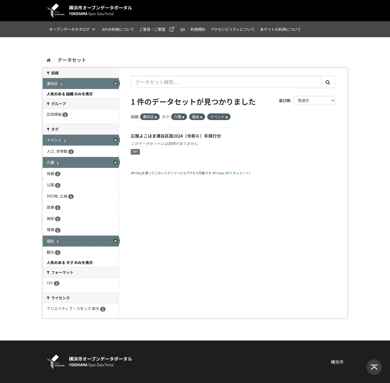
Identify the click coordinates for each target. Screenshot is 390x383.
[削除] (156, 117)
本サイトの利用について (280, 29)
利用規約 (197, 29)
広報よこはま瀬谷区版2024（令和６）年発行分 (176, 136)
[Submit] (328, 82)
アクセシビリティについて (233, 29)
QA (182, 29)
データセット (72, 59)
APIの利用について (118, 29)
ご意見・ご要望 (152, 29)
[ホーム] (48, 59)
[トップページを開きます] (89, 10)
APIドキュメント (237, 173)
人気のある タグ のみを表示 (70, 262)
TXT (135, 152)
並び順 (284, 100)
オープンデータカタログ (69, 29)
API (214, 173)
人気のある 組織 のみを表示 (70, 93)
